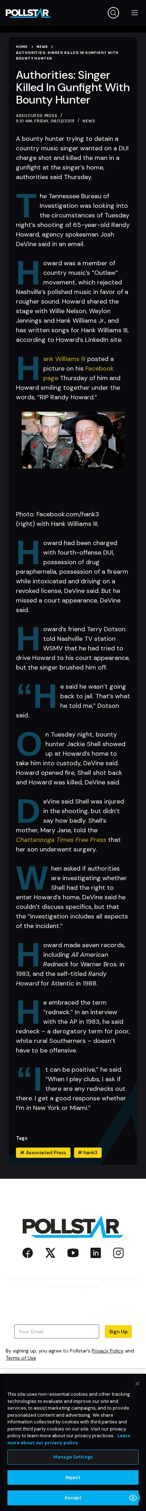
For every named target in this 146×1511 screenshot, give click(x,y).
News (89, 120)
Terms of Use (21, 1358)
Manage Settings (73, 1457)
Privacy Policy (108, 1351)
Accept (73, 1498)
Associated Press (43, 1152)
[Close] (137, 1383)
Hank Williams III (64, 359)
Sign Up (118, 1331)
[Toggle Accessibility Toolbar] (133, 1498)
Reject (73, 1477)
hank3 (87, 1152)
